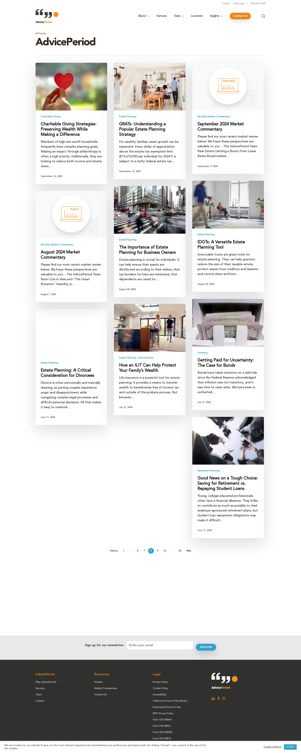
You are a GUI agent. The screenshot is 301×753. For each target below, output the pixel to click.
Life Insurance (145, 358)
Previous (114, 551)
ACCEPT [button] (290, 747)
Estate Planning (127, 116)
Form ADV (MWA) (162, 732)
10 (165, 551)
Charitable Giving (50, 116)
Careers (40, 701)
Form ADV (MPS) (162, 738)
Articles (98, 682)
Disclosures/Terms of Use (166, 707)
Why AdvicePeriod (46, 682)
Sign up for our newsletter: (104, 645)
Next (189, 551)
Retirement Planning (209, 470)
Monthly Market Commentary (214, 116)
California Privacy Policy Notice (170, 701)
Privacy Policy (160, 682)
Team (39, 694)
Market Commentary (105, 688)
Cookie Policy (160, 688)
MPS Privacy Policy (163, 713)
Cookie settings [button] (272, 747)
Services (40, 688)
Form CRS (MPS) (162, 726)
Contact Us (100, 694)
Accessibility (159, 694)
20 (180, 551)
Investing (202, 352)
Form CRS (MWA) (162, 719)
